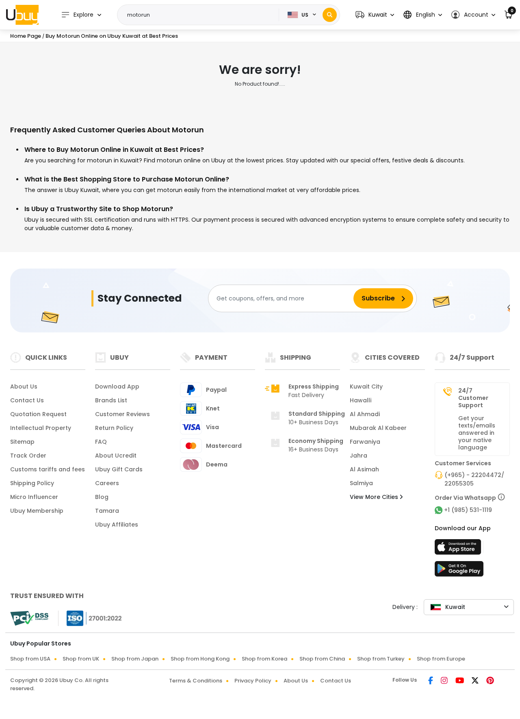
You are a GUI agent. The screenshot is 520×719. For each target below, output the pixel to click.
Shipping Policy (32, 483)
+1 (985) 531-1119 (468, 510)
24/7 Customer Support (473, 398)
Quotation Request (38, 414)
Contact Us (27, 400)
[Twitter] (475, 681)
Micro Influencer (34, 497)
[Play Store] (459, 571)
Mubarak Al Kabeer (378, 428)
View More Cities (375, 497)
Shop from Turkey (381, 659)
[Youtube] (460, 681)
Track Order (28, 455)
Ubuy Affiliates (116, 524)
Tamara (107, 511)
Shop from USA (30, 659)
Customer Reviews (122, 414)
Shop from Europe (441, 659)
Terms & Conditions (195, 680)
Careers (107, 483)
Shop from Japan (134, 659)
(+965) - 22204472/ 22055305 (474, 479)
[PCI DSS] (29, 618)
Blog (101, 497)
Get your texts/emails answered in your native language (476, 433)
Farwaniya (365, 442)
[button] (374, 15)
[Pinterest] (490, 681)
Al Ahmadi (365, 414)
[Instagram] (445, 681)
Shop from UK (81, 659)
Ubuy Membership (36, 511)
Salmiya (361, 483)
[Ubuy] (22, 14)
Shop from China (322, 659)
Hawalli (360, 400)
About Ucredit (115, 455)
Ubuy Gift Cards (119, 469)
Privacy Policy (252, 680)
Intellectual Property (40, 428)
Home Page (25, 36)
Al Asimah (364, 469)
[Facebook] (431, 681)
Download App (117, 386)
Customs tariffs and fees (47, 469)
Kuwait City (366, 386)
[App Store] (459, 549)
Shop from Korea (264, 659)
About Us (23, 386)
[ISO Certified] (90, 618)
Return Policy (114, 428)
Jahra (358, 455)
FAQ (101, 442)
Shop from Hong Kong (200, 659)
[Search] (330, 15)
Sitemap (22, 442)
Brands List (111, 400)
